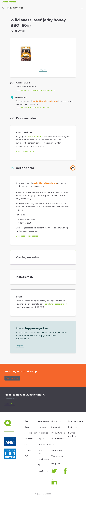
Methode (42, 427)
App (53, 444)
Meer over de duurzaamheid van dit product (35, 91)
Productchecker (14, 7)
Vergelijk (43, 70)
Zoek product (12, 378)
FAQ (26, 456)
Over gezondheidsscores (27, 236)
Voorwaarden (57, 456)
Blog (40, 465)
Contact (28, 444)
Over (27, 427)
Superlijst (55, 427)
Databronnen (44, 459)
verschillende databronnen (54, 304)
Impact (41, 439)
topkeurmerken (34, 137)
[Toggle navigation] (82, 8)
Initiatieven (43, 471)
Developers (56, 450)
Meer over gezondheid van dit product (33, 107)
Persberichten (44, 444)
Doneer (28, 450)
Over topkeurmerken (25, 151)
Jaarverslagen (31, 433)
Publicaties (43, 433)
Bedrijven (72, 427)
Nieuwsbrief (30, 439)
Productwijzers (58, 433)
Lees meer (9, 404)
